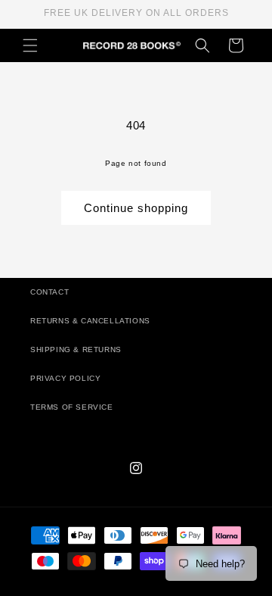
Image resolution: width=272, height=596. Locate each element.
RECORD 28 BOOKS (154, 588)
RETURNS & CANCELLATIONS (90, 321)
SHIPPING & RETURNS (76, 349)
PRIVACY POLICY (65, 378)
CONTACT (49, 292)
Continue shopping (136, 207)
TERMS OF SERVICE (71, 407)
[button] (30, 45)
